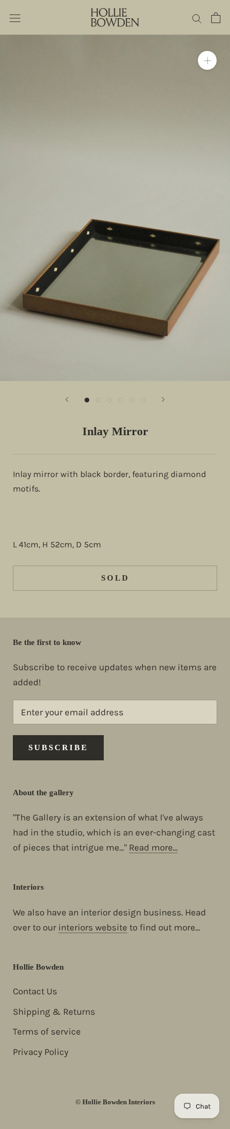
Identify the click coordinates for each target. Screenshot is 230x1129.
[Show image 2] (98, 400)
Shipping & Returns (54, 1011)
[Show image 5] (131, 400)
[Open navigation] (15, 17)
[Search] (197, 17)
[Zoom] (207, 60)
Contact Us (35, 991)
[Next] (163, 399)
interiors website (92, 927)
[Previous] (66, 399)
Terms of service (47, 1031)
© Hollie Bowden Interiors (115, 1102)
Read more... (153, 847)
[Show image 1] (87, 400)
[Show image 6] (143, 400)
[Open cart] (215, 17)
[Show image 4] (120, 400)
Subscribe (58, 747)
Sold (115, 578)
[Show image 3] (109, 400)
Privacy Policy (40, 1051)
